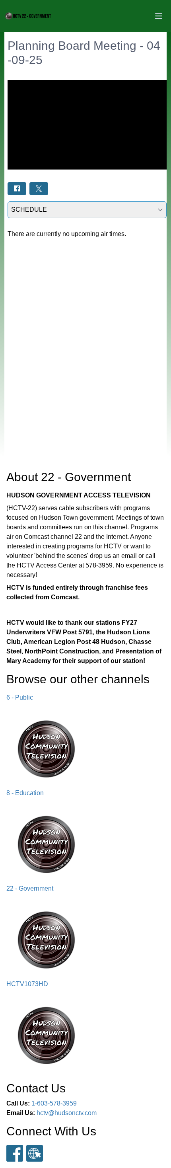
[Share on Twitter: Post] (38, 188)
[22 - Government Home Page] (28, 16)
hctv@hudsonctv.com (67, 1113)
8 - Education (25, 793)
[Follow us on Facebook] (14, 1153)
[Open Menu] (159, 16)
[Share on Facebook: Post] (17, 188)
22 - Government (29, 888)
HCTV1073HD (27, 984)
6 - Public (19, 697)
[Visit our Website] (34, 1153)
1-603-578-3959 (54, 1103)
